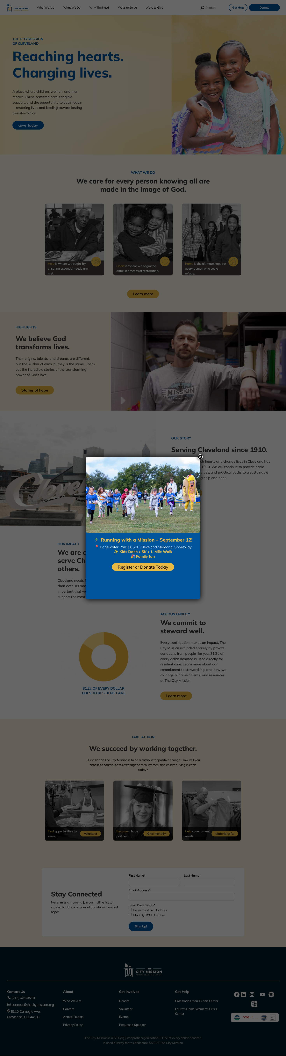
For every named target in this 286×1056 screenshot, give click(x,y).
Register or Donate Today (143, 567)
